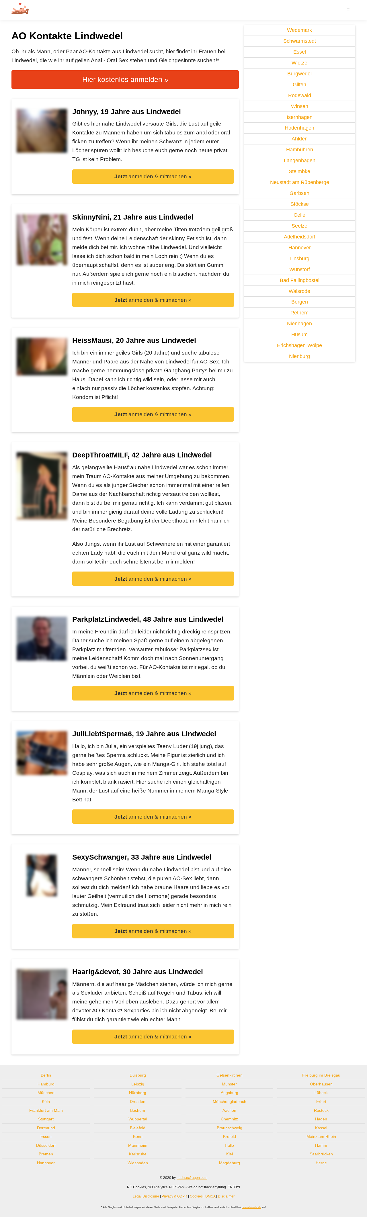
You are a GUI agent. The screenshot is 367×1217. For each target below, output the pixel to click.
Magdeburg (229, 1163)
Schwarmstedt (299, 41)
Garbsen (299, 193)
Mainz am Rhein (321, 1136)
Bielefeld (137, 1128)
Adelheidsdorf (299, 237)
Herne (321, 1163)
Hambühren (299, 149)
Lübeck (321, 1092)
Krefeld (229, 1136)
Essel (299, 52)
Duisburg (138, 1075)
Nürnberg (137, 1092)
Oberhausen (321, 1084)
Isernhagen (300, 117)
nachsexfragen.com (192, 1178)
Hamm (321, 1145)
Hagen (321, 1119)
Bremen (46, 1154)
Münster (229, 1084)
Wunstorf (299, 269)
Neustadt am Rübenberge (299, 182)
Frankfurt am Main (46, 1110)
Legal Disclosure (146, 1196)
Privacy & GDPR (174, 1196)
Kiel (229, 1154)
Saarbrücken (321, 1154)
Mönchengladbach (229, 1101)
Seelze (299, 226)
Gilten (299, 84)
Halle (229, 1145)
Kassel (321, 1128)
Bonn (137, 1136)
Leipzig (137, 1084)
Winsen (299, 106)
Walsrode (299, 291)
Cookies (196, 1196)
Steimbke (299, 171)
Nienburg (299, 356)
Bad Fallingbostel (299, 280)
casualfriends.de (251, 1207)
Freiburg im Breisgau (321, 1075)
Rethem (299, 313)
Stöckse (299, 204)
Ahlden (300, 139)
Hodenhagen (299, 128)
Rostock (321, 1110)
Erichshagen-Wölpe (299, 345)
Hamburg (46, 1084)
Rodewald (299, 95)
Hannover (299, 248)
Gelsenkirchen (229, 1075)
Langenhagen (299, 160)
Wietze (299, 63)
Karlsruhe (138, 1154)
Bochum (137, 1110)
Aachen (229, 1110)
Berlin (46, 1075)
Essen (46, 1136)
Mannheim (137, 1145)
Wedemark (299, 30)
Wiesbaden (138, 1163)
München (46, 1092)
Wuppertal (137, 1119)
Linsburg (299, 258)
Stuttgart (46, 1119)
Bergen (299, 302)
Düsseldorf (46, 1145)
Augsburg (229, 1092)
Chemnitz (229, 1119)
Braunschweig (229, 1128)
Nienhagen (299, 323)
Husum (299, 334)
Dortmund (46, 1128)
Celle (299, 215)
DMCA (210, 1196)
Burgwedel (299, 74)
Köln (46, 1101)
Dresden (137, 1101)
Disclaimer (226, 1196)
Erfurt (321, 1101)
